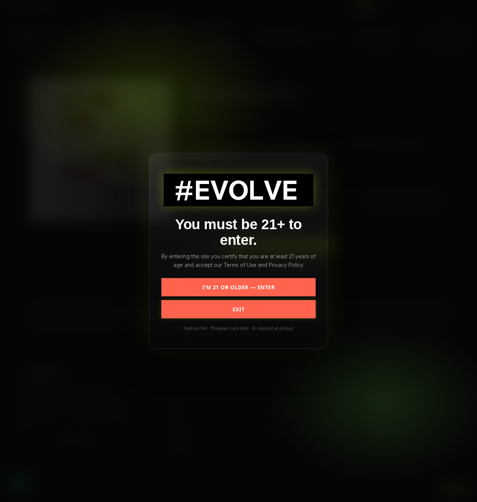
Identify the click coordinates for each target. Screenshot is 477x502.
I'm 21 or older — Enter (238, 287)
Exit (238, 309)
